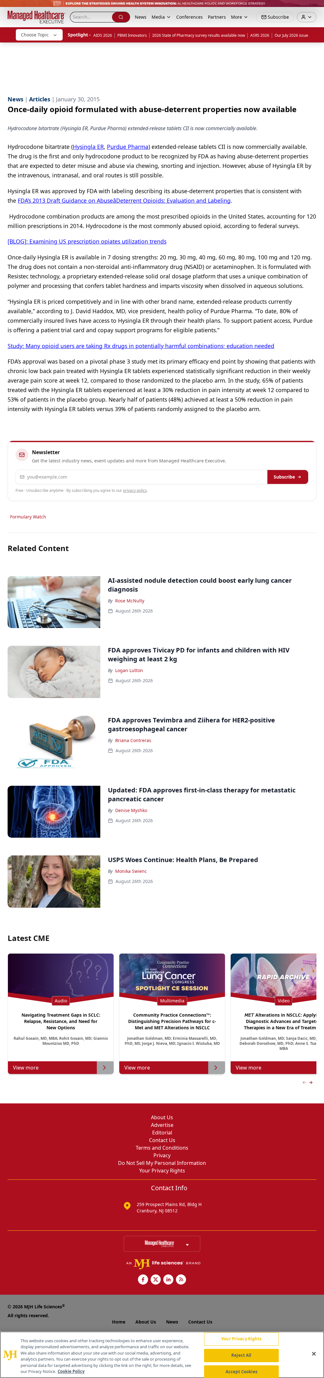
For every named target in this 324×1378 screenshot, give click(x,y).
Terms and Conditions (162, 1147)
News (140, 17)
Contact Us (162, 1140)
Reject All (241, 1355)
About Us (162, 1117)
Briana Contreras (133, 740)
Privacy (162, 1155)
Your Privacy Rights (162, 1170)
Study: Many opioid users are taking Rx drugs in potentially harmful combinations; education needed (141, 346)
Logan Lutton (129, 670)
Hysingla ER (88, 146)
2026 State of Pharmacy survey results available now (198, 35)
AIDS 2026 (102, 35)
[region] (162, 1354)
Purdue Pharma (127, 146)
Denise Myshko (131, 810)
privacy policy (135, 490)
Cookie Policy (71, 1371)
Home (118, 1322)
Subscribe (284, 477)
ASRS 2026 (259, 35)
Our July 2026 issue (291, 35)
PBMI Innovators (132, 35)
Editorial (162, 1132)
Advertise (162, 1124)
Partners (217, 17)
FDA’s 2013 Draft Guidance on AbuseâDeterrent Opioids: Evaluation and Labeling (124, 200)
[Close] (314, 1354)
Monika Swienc (131, 871)
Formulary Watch (28, 517)
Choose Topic (35, 35)
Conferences (189, 17)
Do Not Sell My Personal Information (162, 1162)
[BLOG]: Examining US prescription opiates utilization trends (87, 241)
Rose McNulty (129, 601)
